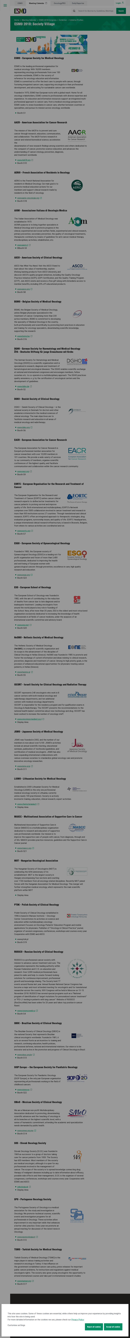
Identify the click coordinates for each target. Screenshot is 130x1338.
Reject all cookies (94, 1327)
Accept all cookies (113, 1327)
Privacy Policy (77, 1319)
